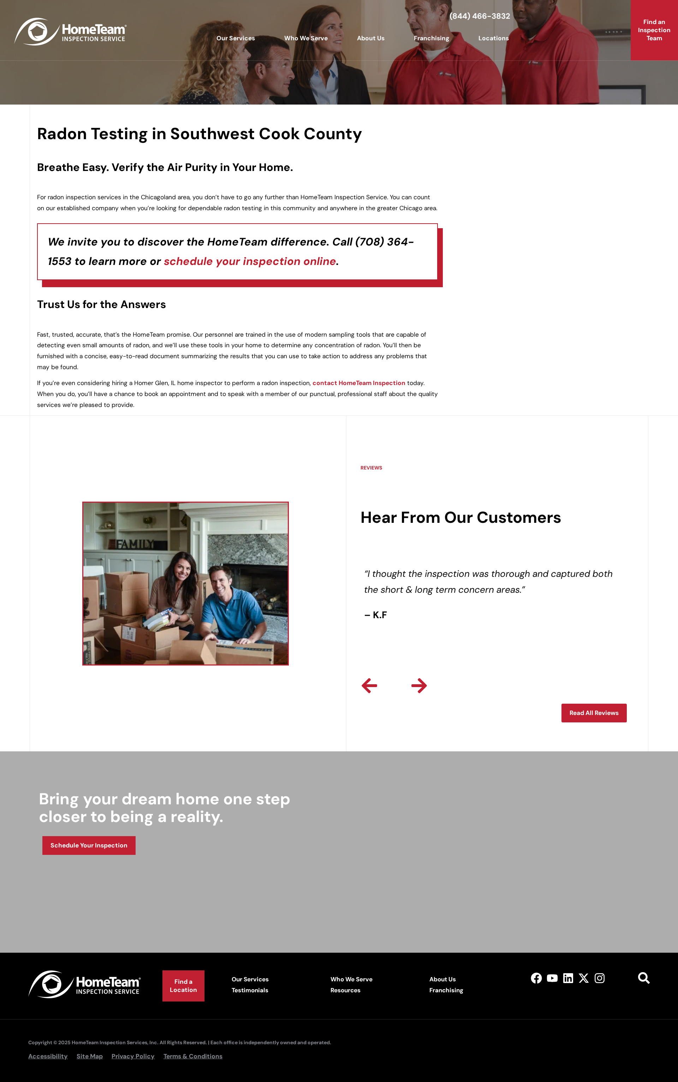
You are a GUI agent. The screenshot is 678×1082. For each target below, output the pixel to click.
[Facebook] (537, 978)
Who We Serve (306, 38)
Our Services (235, 38)
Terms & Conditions (192, 1056)
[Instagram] (600, 978)
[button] (369, 685)
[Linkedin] (568, 978)
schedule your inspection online (250, 261)
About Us (371, 38)
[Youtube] (552, 978)
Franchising (431, 38)
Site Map (90, 1056)
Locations (493, 38)
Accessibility (48, 1056)
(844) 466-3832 (480, 16)
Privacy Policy (133, 1056)
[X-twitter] (584, 978)
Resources (346, 990)
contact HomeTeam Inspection (359, 383)
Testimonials (250, 990)
